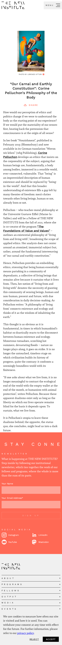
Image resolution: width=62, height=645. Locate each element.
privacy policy (25, 633)
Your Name (7, 483)
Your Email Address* (12, 498)
